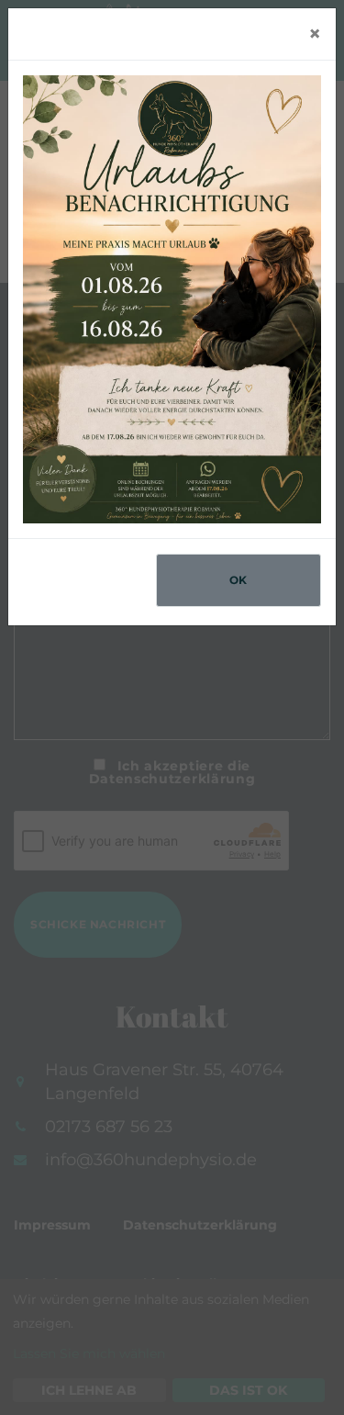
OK (238, 580)
